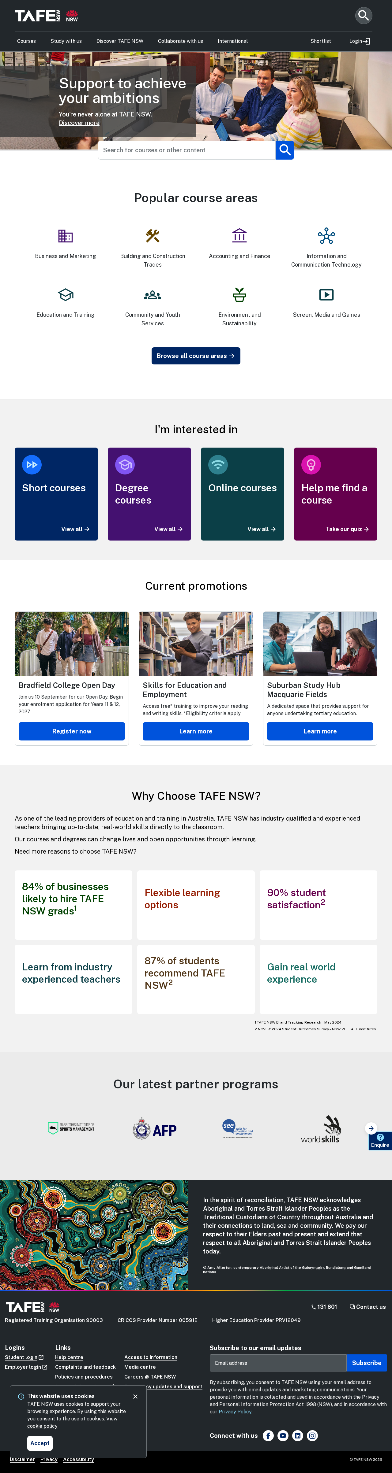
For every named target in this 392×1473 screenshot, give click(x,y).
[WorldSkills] (321, 1128)
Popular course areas (196, 197)
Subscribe (367, 1363)
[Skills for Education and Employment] (237, 1128)
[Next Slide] (371, 1128)
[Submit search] (285, 150)
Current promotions (196, 586)
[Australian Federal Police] (154, 1128)
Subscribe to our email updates (255, 1348)
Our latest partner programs (196, 1084)
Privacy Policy (235, 1412)
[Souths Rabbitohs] (71, 1128)
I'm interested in (196, 429)
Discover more (79, 123)
